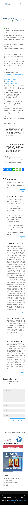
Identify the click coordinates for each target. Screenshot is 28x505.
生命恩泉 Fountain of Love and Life (15, 432)
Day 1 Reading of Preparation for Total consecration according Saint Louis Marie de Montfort (14, 77)
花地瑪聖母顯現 (7, 480)
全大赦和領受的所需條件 (10, 482)
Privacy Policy (22, 500)
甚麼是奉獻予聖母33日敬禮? (11, 478)
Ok (14, 502)
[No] (26, 499)
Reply (22, 191)
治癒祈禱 (5, 485)
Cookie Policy (13, 500)
